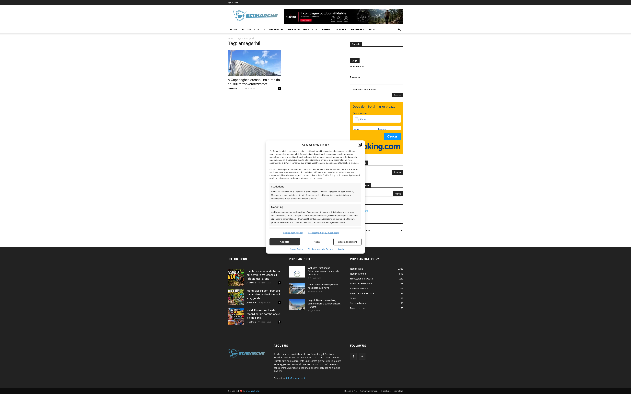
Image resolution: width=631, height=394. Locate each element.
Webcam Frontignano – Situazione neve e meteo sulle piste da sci (323, 271)
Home (233, 29)
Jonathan (232, 88)
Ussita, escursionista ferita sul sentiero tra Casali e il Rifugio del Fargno (263, 274)
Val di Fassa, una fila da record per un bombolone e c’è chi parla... (263, 314)
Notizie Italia (250, 29)
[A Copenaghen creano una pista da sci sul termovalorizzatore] (254, 63)
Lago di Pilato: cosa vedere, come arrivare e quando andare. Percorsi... (324, 303)
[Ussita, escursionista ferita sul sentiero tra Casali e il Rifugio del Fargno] (236, 277)
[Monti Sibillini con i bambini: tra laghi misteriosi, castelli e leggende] (236, 297)
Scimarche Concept (369, 391)
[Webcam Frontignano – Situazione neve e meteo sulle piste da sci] (297, 272)
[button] (360, 144)
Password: (355, 77)
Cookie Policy (296, 249)
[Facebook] (353, 356)
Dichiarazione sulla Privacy (320, 249)
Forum (326, 29)
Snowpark (357, 29)
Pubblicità (386, 391)
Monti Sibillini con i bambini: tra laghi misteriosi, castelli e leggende (263, 294)
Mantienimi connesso (364, 89)
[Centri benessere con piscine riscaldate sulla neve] (297, 288)
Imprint (341, 249)
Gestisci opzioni (347, 241)
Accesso (397, 95)
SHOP (372, 29)
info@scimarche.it (295, 378)
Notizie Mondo (273, 29)
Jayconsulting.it (252, 391)
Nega (317, 241)
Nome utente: (357, 66)
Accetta (285, 241)
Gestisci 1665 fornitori (293, 233)
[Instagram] (362, 356)
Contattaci (398, 391)
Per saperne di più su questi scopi (323, 233)
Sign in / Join (233, 2)
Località (340, 29)
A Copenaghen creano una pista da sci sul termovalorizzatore (254, 82)
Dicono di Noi (350, 391)
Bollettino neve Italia (302, 29)
